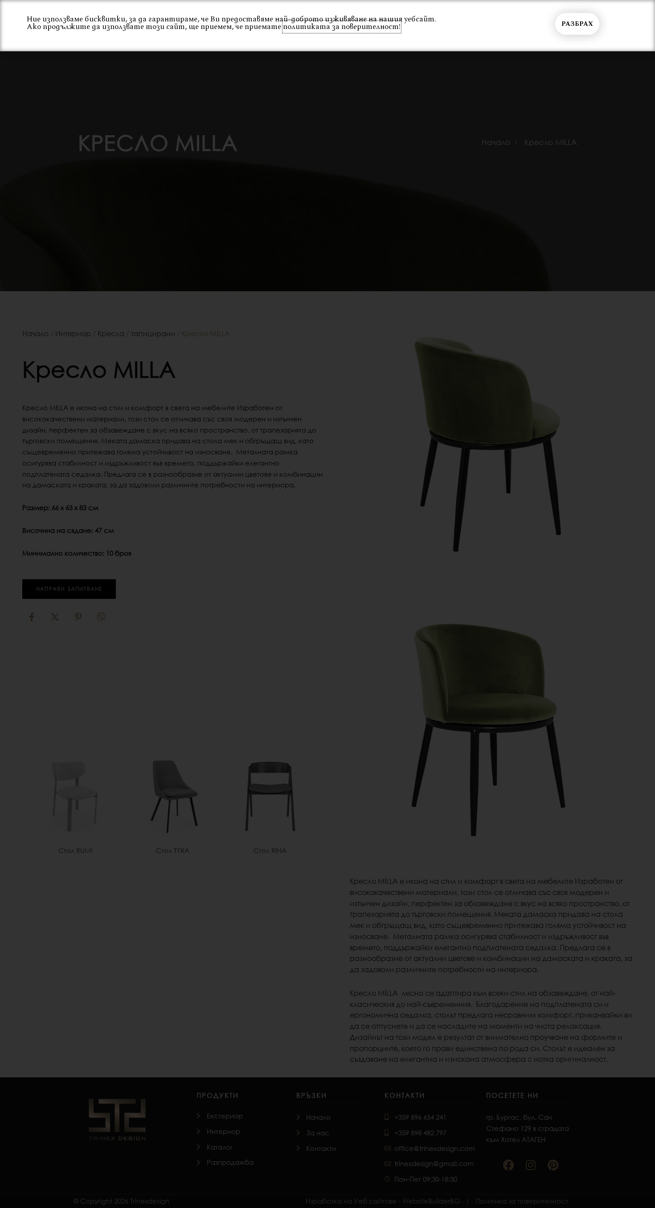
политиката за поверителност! (342, 27)
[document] (327, 604)
